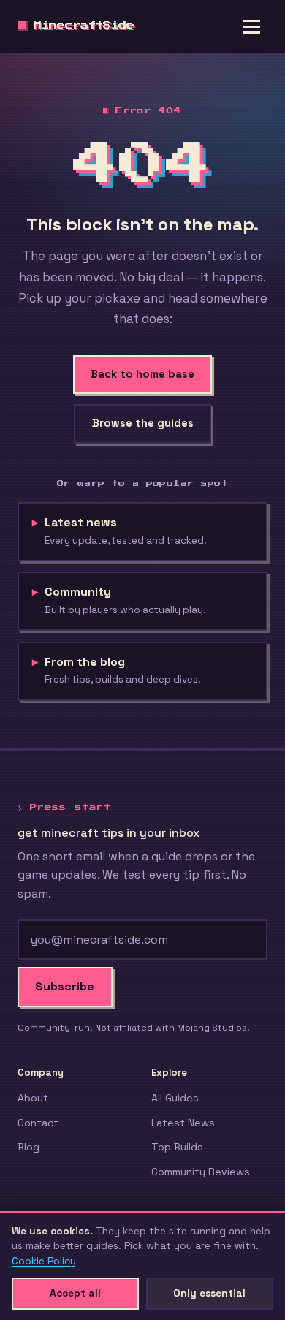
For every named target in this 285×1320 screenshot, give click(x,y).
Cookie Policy (44, 1260)
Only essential (209, 1293)
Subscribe (64, 986)
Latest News (183, 1122)
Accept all (75, 1293)
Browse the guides (143, 423)
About (33, 1097)
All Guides (175, 1097)
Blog (28, 1146)
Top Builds (177, 1146)
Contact (38, 1122)
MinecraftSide (84, 26)
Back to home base (142, 374)
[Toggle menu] (251, 26)
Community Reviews (200, 1171)
